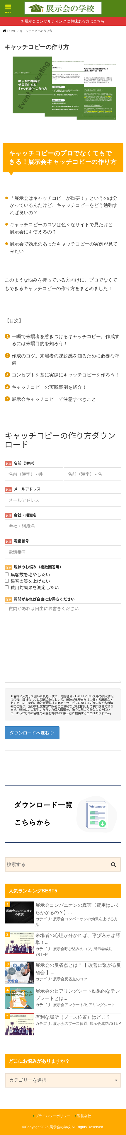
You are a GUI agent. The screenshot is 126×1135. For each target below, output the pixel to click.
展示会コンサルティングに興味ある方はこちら (65, 21)
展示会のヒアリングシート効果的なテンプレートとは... (77, 994)
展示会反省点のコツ (70, 979)
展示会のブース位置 (70, 1023)
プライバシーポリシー (52, 1116)
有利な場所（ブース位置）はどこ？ (72, 1017)
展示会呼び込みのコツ (72, 949)
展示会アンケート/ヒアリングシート (84, 1005)
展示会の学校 (60, 1127)
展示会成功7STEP (105, 1023)
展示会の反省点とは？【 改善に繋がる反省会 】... (78, 968)
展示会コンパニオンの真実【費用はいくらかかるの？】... (77, 908)
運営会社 (84, 1116)
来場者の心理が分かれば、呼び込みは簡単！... (77, 939)
